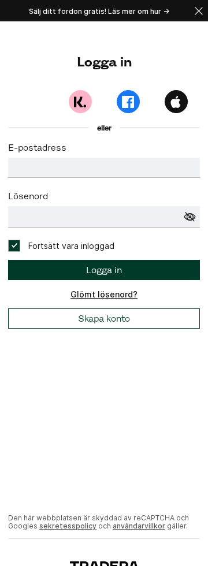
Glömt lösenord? (104, 294)
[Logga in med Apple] (176, 101)
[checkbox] (61, 246)
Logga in (104, 270)
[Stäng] (199, 10)
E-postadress (37, 147)
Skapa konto (104, 318)
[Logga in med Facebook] (128, 101)
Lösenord (28, 196)
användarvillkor (139, 526)
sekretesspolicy (67, 526)
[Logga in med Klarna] (80, 101)
